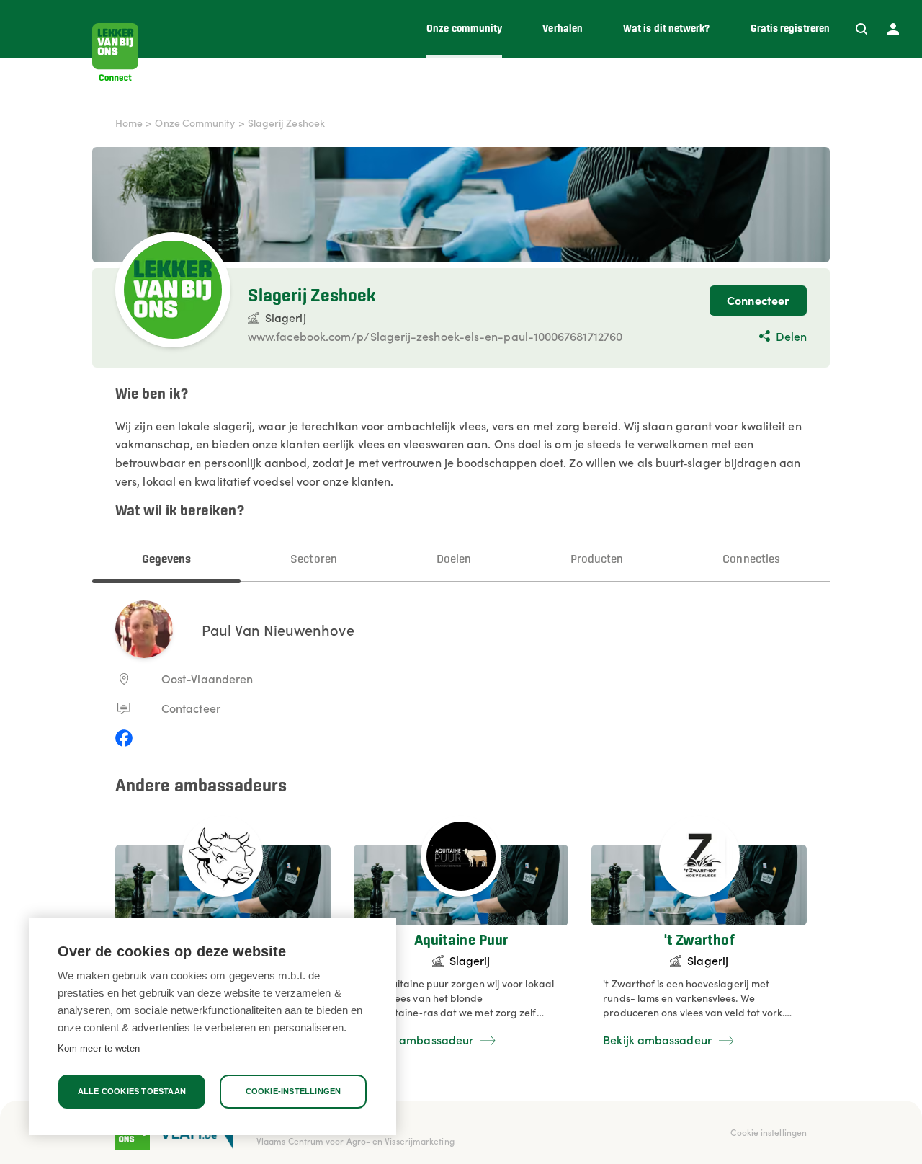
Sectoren (313, 559)
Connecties (751, 559)
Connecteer (758, 300)
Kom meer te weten (99, 1048)
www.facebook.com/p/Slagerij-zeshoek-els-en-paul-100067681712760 (435, 336)
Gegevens (167, 559)
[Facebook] (124, 738)
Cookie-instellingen (293, 1091)
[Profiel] (893, 29)
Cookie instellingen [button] (768, 1132)
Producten (597, 559)
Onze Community (195, 122)
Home (129, 122)
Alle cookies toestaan (132, 1091)
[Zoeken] (861, 29)
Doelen (454, 559)
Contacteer (190, 708)
